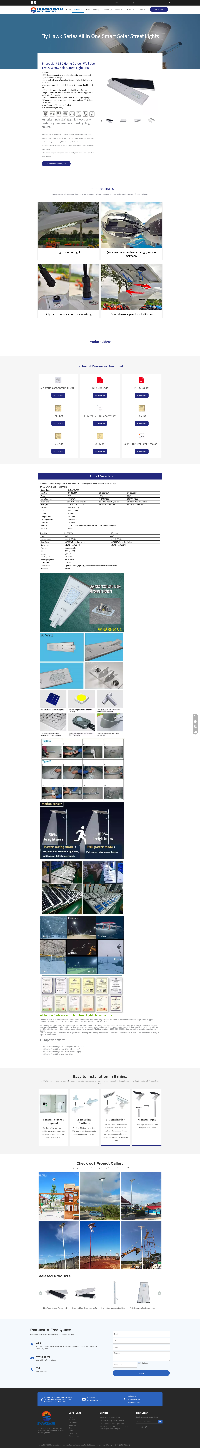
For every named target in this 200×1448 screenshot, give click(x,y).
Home (71, 1417)
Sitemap (109, 1445)
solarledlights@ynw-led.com (46, 1360)
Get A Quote (159, 9)
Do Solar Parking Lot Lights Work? (112, 1420)
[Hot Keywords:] (133, 2)
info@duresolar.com (94, 1400)
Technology (73, 1422)
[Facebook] (32, 2)
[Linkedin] (35, 2)
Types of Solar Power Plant (110, 1417)
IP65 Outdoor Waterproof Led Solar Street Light (114, 1308)
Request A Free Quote (57, 163)
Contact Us (73, 1433)
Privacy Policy (74, 1436)
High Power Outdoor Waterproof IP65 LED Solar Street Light (56, 1308)
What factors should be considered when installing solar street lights (115, 1428)
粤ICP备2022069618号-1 (122, 1445)
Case (70, 1428)
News (71, 1430)
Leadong (102, 1445)
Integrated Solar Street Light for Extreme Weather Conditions (85, 1308)
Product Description (101, 476)
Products (72, 1420)
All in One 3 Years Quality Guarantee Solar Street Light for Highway (143, 1308)
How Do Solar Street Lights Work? (112, 1424)
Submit (141, 1373)
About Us (72, 1425)
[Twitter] (146, 1427)
